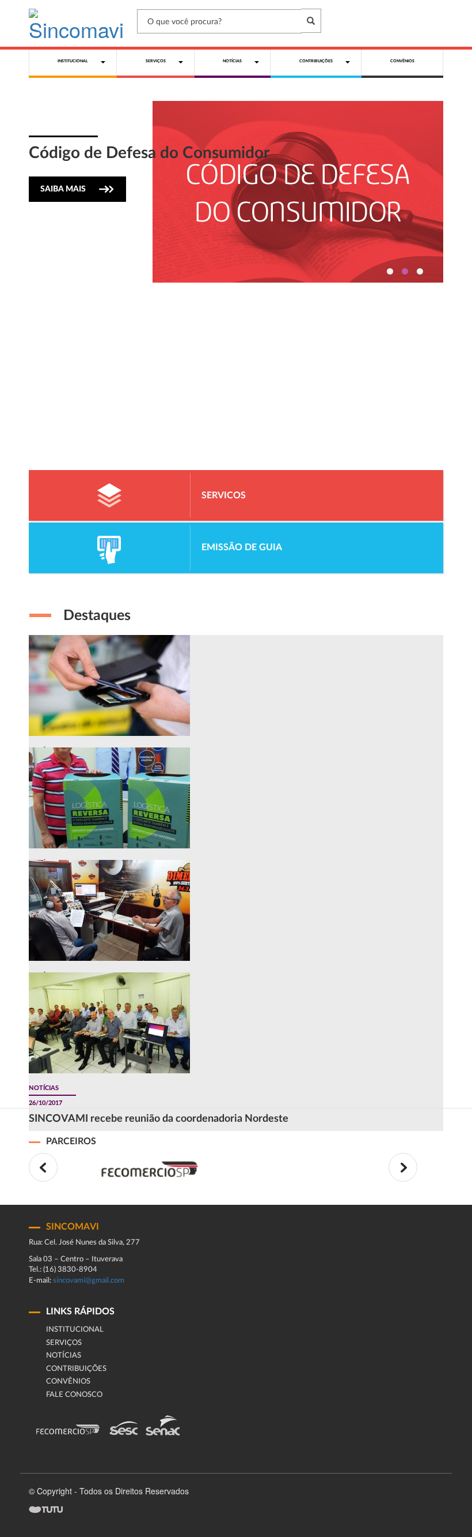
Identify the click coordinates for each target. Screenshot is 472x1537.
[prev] (43, 1167)
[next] (403, 1167)
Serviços (64, 1343)
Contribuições (76, 1369)
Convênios (68, 1381)
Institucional (75, 1329)
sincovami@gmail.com (88, 1280)
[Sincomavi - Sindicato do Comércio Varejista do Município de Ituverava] (76, 23)
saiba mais (63, 189)
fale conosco (74, 1395)
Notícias (63, 1355)
